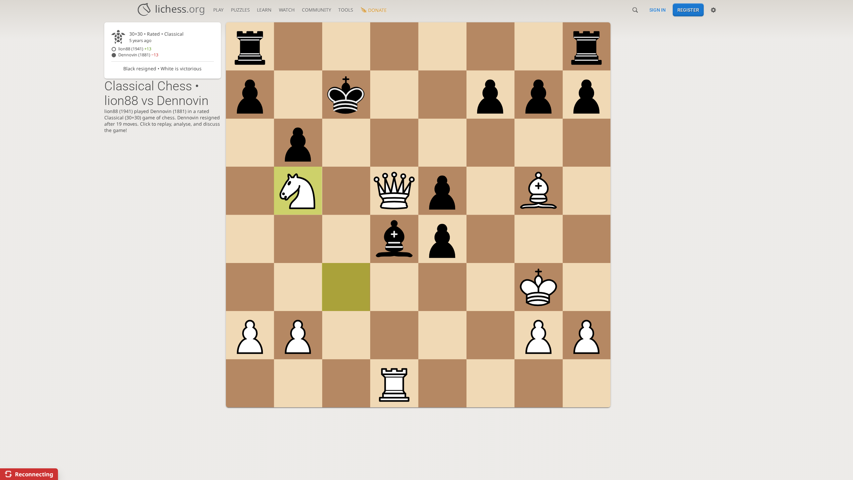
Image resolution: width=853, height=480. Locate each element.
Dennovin (138, 55)
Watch (287, 10)
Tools (345, 10)
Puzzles (240, 10)
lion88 (134, 49)
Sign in (657, 10)
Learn (264, 10)
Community (316, 10)
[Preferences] (713, 10)
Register (688, 10)
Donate (377, 10)
